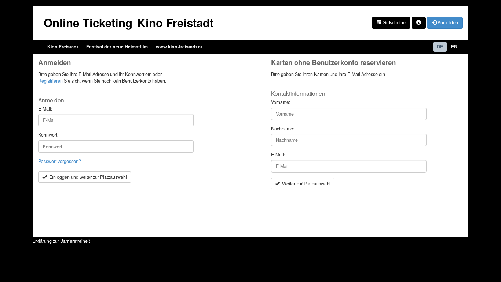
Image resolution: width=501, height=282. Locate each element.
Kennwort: (48, 135)
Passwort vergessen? (59, 161)
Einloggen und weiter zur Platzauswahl (87, 177)
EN (454, 46)
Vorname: (280, 102)
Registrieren (50, 80)
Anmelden (447, 22)
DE (440, 46)
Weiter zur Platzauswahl (305, 183)
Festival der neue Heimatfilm (117, 46)
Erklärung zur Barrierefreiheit (61, 241)
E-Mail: (45, 109)
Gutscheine (393, 22)
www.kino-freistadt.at (179, 46)
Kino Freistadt (62, 46)
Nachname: (282, 129)
